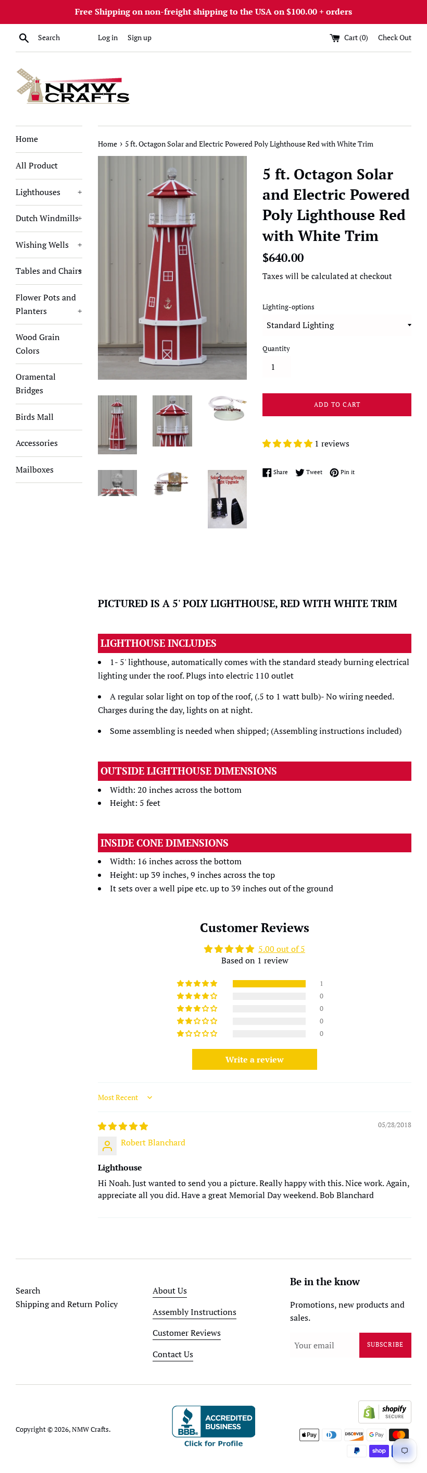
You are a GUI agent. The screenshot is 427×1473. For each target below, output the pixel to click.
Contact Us (173, 1354)
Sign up (140, 37)
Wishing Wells (49, 244)
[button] (288, 443)
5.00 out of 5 (281, 949)
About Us (170, 1290)
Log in (108, 37)
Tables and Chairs (49, 270)
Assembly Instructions (194, 1312)
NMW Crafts (90, 1429)
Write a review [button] (254, 1059)
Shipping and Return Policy (67, 1304)
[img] (123, 1126)
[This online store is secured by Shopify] (384, 1420)
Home (27, 138)
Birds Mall (35, 416)
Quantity (276, 348)
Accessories (37, 443)
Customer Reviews (187, 1332)
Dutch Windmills (49, 218)
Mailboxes (35, 469)
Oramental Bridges (36, 383)
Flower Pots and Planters (49, 304)
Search (28, 1290)
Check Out (394, 37)
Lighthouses (49, 192)
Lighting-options (288, 307)
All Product (37, 165)
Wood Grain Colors (38, 343)
